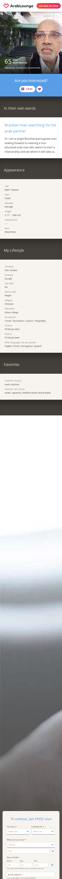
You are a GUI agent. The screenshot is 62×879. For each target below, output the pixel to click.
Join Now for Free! (48, 5)
